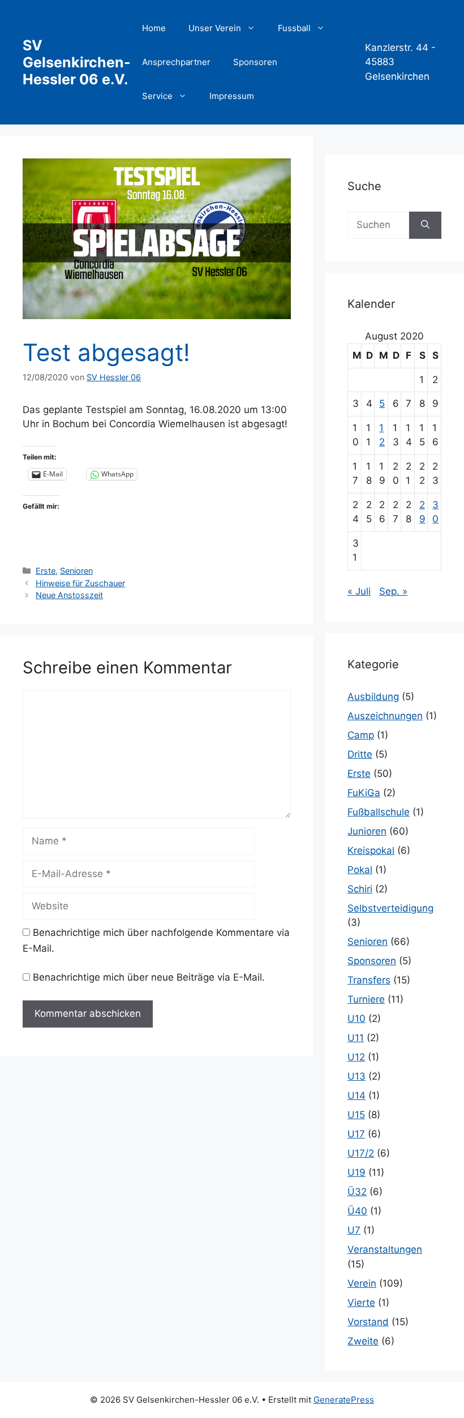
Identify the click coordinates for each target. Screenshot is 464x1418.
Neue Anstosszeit (69, 595)
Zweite (363, 1341)
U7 (353, 1230)
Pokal (359, 869)
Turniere (366, 999)
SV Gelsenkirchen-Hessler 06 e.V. (77, 62)
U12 (356, 1057)
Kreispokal (370, 850)
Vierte (361, 1302)
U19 (356, 1172)
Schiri (359, 889)
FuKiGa (363, 792)
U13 (356, 1076)
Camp (360, 735)
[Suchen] (425, 225)
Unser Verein (214, 28)
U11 (355, 1037)
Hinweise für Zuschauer (80, 583)
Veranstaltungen (384, 1249)
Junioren (366, 831)
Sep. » (393, 591)
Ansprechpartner (176, 62)
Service (157, 96)
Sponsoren (255, 62)
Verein (361, 1283)
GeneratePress (343, 1399)
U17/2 (360, 1153)
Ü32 (357, 1191)
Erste (45, 570)
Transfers (368, 980)
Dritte (359, 754)
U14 (356, 1095)
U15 (356, 1114)
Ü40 (357, 1211)
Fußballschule (378, 812)
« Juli (359, 591)
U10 (356, 1018)
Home (154, 28)
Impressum (231, 96)
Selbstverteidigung (390, 908)
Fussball (294, 28)
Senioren (76, 570)
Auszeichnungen (385, 715)
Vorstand (368, 1321)
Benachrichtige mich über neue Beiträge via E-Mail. (149, 977)
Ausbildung (373, 696)
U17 (356, 1134)
